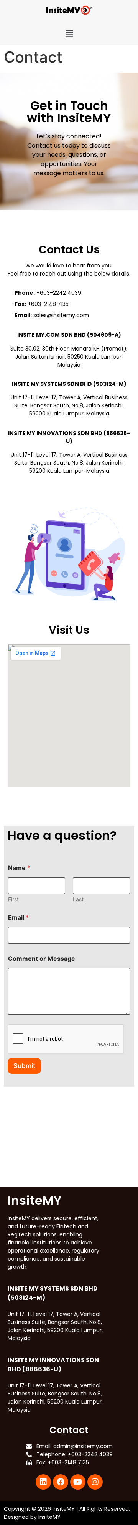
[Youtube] (77, 1482)
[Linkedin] (43, 1482)
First (13, 899)
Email (18, 917)
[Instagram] (95, 1482)
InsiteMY (64, 1509)
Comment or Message (41, 958)
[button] (69, 34)
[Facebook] (60, 1482)
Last (78, 899)
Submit (24, 1066)
